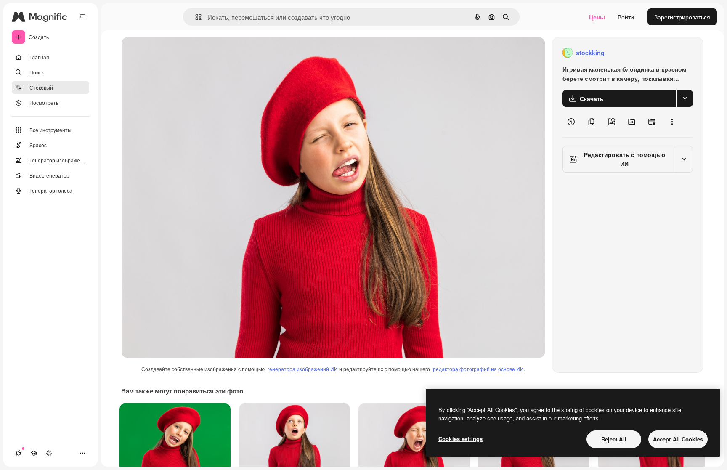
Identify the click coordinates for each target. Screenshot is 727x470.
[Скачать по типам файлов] (684, 98)
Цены (597, 17)
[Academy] (33, 453)
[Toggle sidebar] (82, 17)
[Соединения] (18, 453)
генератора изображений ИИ (303, 368)
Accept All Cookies (678, 439)
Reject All (613, 439)
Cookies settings (460, 439)
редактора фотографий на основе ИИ (478, 368)
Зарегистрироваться (682, 17)
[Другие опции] (671, 122)
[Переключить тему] (49, 453)
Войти (626, 17)
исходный (177, 52)
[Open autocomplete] (195, 17)
